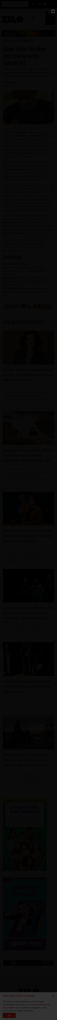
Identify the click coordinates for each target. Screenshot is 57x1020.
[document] (28, 510)
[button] (53, 11)
